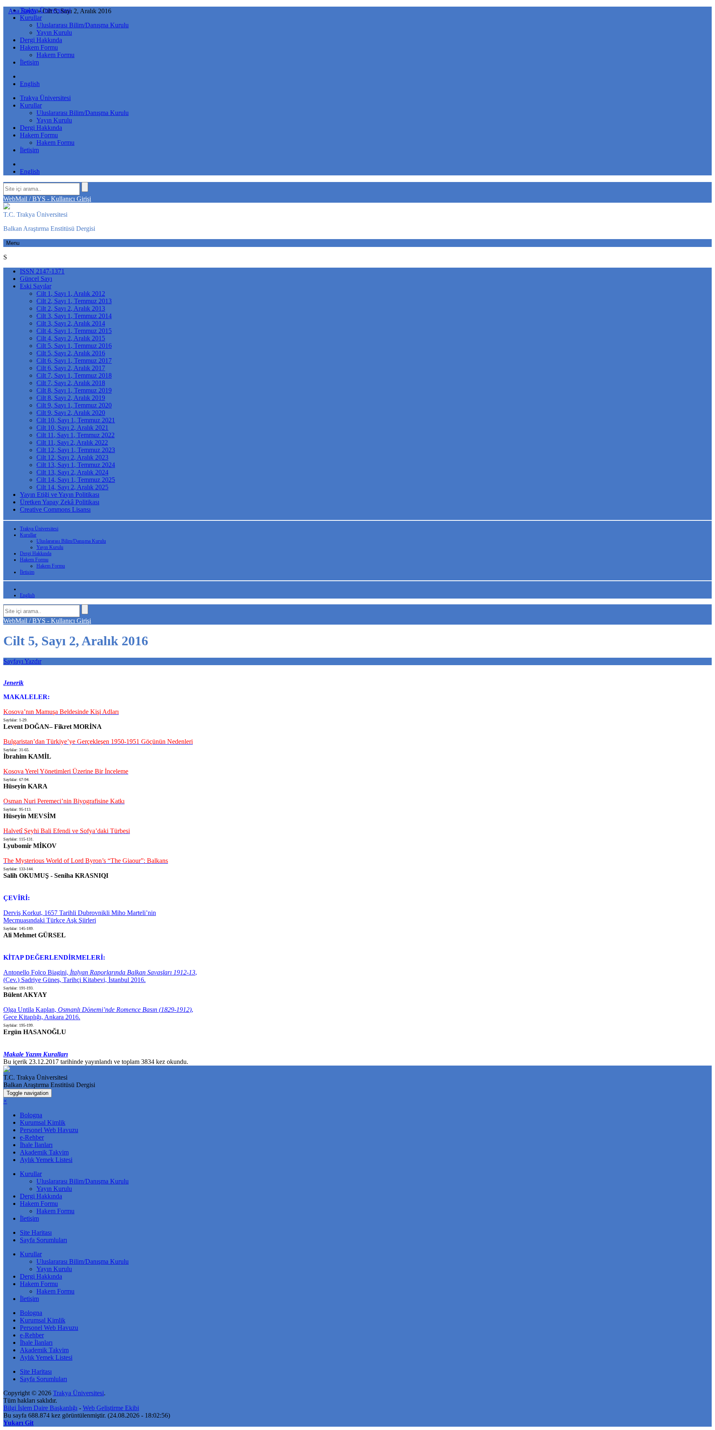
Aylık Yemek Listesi (46, 1159)
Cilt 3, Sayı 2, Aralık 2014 (70, 323)
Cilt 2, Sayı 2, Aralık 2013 (70, 308)
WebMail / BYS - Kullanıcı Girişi (47, 198)
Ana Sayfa (22, 10)
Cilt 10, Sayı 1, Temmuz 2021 (75, 420)
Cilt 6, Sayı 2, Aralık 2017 (70, 367)
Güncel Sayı (36, 278)
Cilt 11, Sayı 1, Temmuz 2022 (75, 434)
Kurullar (31, 17)
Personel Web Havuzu (49, 1129)
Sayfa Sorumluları (43, 1239)
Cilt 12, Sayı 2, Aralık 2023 (72, 457)
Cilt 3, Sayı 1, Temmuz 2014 (74, 315)
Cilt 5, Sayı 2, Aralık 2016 (70, 353)
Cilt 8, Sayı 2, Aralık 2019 (70, 397)
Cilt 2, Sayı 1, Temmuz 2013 (74, 300)
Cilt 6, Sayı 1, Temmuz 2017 (74, 360)
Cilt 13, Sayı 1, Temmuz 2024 (75, 464)
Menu (12, 243)
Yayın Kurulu (54, 32)
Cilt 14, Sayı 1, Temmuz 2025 (75, 479)
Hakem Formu (39, 47)
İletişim (29, 62)
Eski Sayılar (35, 286)
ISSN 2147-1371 (42, 271)
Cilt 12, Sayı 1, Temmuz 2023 (75, 449)
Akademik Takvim (44, 1152)
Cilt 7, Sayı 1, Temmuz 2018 (74, 375)
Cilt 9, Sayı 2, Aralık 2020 (70, 412)
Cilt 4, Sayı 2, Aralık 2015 (70, 338)
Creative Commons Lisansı (55, 509)
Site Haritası (36, 1232)
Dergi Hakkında (41, 39)
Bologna (31, 1115)
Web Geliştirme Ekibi (111, 1407)
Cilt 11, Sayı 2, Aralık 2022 (72, 442)
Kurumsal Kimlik (42, 1122)
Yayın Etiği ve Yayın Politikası (59, 494)
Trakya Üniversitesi (45, 97)
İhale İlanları (36, 1144)
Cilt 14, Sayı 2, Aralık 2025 (72, 487)
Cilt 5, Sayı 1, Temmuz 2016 (74, 345)
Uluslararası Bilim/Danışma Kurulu (82, 25)
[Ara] (85, 187)
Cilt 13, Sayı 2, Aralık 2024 (72, 472)
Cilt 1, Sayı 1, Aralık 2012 (70, 293)
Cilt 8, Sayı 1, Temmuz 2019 (74, 390)
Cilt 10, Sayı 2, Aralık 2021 (72, 427)
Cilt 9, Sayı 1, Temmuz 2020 (74, 405)
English (30, 83)
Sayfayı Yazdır (22, 661)
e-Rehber (32, 1137)
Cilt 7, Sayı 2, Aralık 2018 (70, 382)
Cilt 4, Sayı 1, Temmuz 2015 (74, 330)
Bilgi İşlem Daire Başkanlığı (40, 1407)
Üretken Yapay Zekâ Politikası (59, 501)
